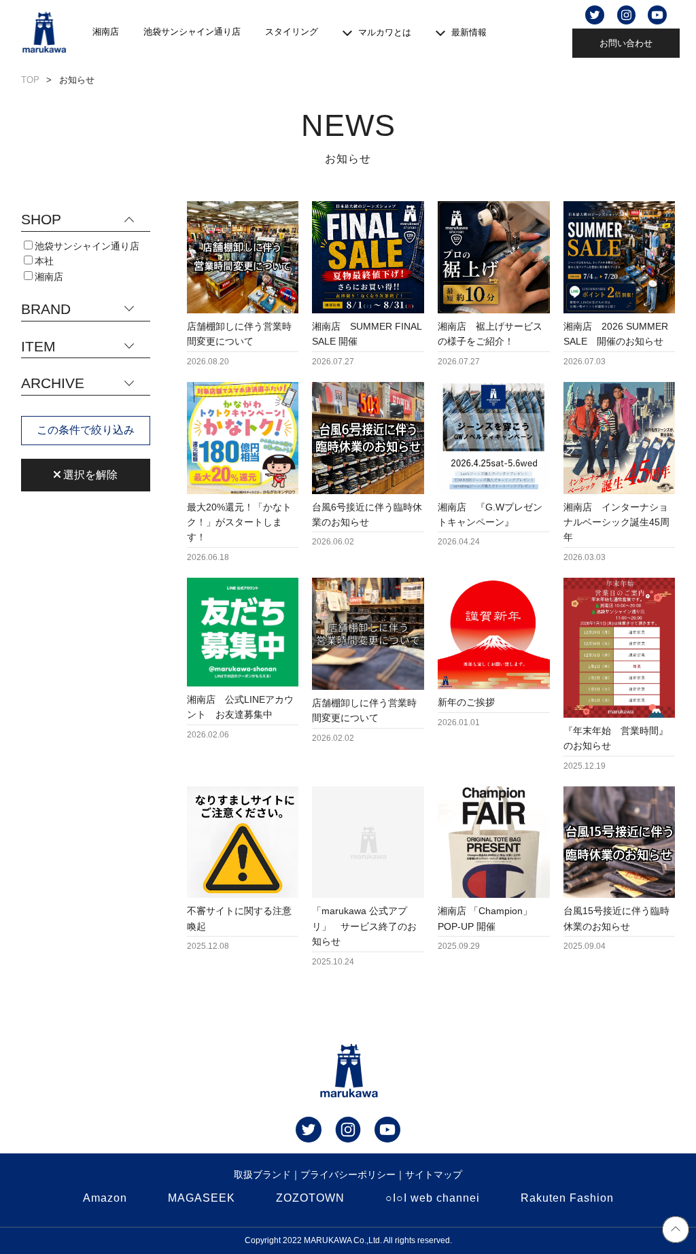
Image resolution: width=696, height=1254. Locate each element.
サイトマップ (433, 1174)
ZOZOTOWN (310, 1198)
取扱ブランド (262, 1174)
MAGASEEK (201, 1198)
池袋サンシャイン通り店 (192, 32)
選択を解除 (89, 475)
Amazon (105, 1198)
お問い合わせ (625, 43)
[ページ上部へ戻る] (675, 1231)
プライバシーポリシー (348, 1174)
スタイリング (291, 32)
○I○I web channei (432, 1198)
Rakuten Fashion (567, 1198)
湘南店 (105, 32)
